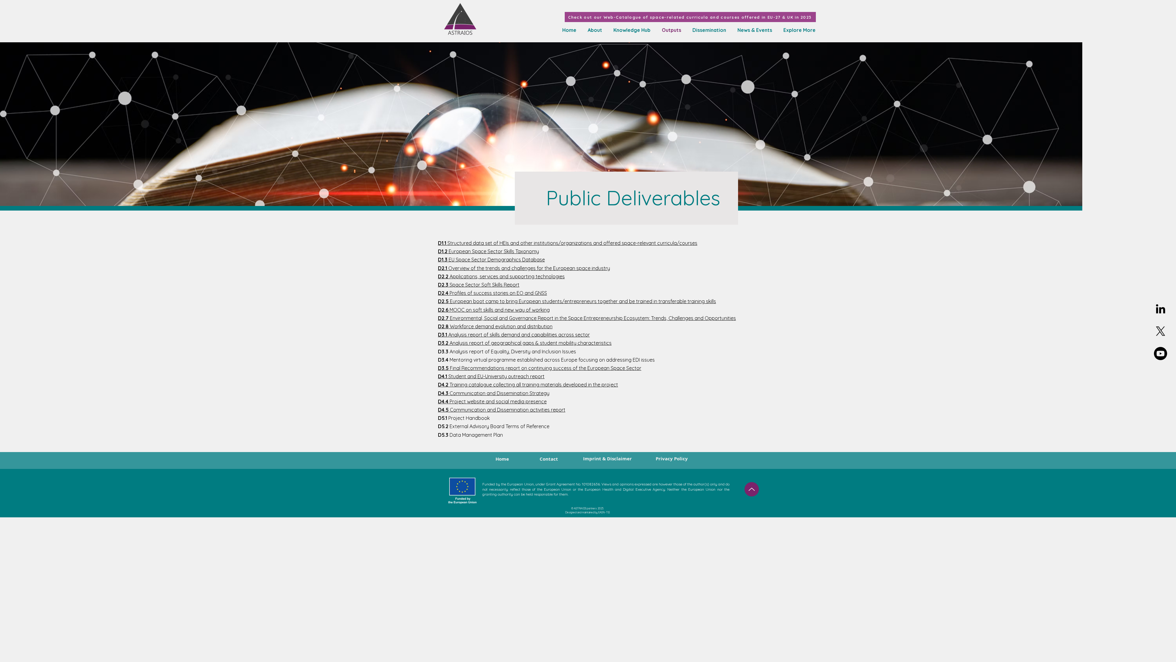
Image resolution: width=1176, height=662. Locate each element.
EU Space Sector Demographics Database (491, 260)
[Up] (751, 489)
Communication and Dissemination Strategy (493, 393)
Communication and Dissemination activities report (501, 410)
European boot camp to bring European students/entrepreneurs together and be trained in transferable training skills (577, 301)
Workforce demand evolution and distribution (495, 326)
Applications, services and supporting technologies (501, 276)
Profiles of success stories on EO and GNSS (492, 293)
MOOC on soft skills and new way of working (494, 310)
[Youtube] (1160, 353)
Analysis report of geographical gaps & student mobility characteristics (525, 343)
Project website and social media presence (492, 401)
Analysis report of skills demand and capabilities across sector (514, 335)
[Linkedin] (1160, 308)
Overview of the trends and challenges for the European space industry (524, 268)
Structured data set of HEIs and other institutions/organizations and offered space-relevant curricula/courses (567, 243)
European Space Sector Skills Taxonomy (488, 251)
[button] (631, 30)
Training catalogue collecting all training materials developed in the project (528, 385)
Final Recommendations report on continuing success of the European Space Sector (539, 368)
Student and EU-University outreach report (491, 376)
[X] (1160, 331)
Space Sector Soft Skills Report (478, 285)
